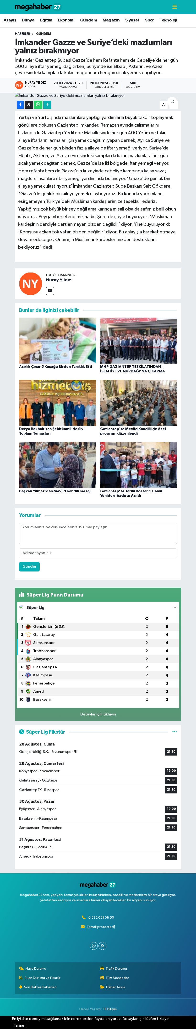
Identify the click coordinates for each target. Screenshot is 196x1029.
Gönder (29, 567)
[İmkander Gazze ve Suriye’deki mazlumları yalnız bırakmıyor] (98, 96)
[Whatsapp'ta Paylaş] (38, 105)
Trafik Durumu (116, 968)
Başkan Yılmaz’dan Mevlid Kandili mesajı (55, 491)
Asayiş (10, 20)
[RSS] (102, 946)
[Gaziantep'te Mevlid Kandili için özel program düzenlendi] (138, 403)
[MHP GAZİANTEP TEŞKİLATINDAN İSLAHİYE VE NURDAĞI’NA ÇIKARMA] (138, 340)
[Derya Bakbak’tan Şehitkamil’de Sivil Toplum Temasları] (57, 403)
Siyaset (132, 20)
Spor (149, 20)
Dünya (28, 20)
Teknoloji (168, 20)
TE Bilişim (110, 1009)
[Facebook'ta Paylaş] (20, 105)
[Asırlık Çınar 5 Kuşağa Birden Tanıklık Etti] (57, 340)
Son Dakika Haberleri (40, 987)
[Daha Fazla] (47, 105)
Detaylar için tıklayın (98, 714)
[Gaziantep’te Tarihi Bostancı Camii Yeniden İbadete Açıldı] (138, 465)
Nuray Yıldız (58, 280)
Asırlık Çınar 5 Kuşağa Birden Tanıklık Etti (55, 367)
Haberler (22, 34)
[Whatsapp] (94, 946)
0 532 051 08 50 (101, 917)
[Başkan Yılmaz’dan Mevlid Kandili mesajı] (57, 465)
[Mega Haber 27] (38, 7)
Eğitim (46, 20)
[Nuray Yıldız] (30, 284)
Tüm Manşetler (117, 978)
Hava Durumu (36, 968)
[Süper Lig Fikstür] (174, 732)
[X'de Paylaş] (29, 105)
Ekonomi (66, 20)
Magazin (111, 20)
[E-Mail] (50, 291)
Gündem (88, 20)
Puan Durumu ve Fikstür (42, 978)
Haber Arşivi (115, 987)
